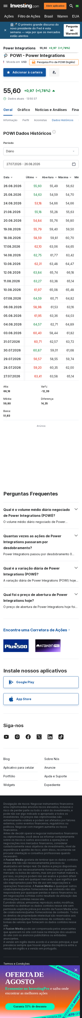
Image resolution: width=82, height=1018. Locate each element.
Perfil (25, 120)
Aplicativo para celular (18, 767)
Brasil (48, 16)
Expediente (52, 785)
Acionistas (40, 120)
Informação (10, 120)
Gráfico (23, 110)
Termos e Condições (16, 963)
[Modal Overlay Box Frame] (40, 991)
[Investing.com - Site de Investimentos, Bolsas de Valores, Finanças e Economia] (25, 5)
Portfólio (9, 776)
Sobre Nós (51, 759)
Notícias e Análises (51, 110)
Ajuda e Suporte (55, 776)
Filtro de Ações (29, 16)
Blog (6, 759)
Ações (9, 16)
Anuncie (50, 767)
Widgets (9, 785)
